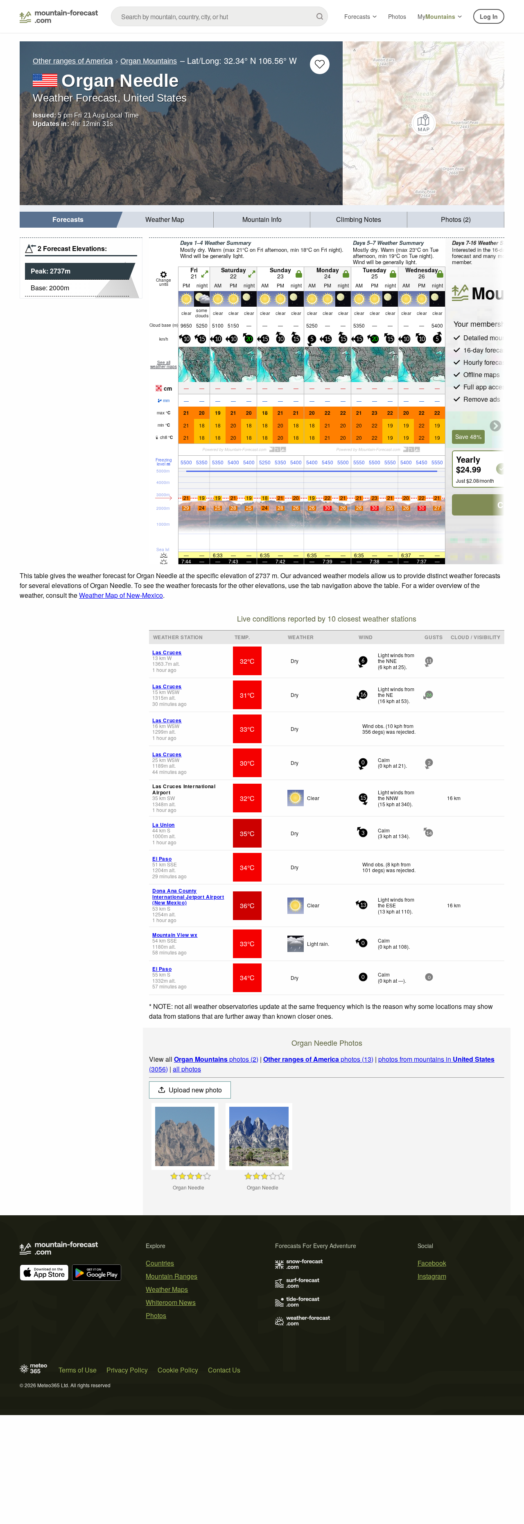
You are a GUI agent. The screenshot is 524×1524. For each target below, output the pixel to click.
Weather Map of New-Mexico (121, 595)
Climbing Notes (358, 219)
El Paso (162, 858)
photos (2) (216, 1059)
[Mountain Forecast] (59, 16)
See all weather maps (163, 364)
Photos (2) (456, 219)
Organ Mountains (148, 61)
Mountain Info (262, 219)
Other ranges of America (73, 61)
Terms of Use (78, 1370)
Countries (160, 1263)
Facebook (432, 1263)
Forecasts (357, 16)
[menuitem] (68, 220)
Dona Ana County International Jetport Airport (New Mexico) (188, 896)
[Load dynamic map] (423, 123)
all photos (187, 1069)
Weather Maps (167, 1289)
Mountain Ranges (171, 1276)
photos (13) (318, 1059)
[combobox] (219, 16)
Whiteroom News (171, 1302)
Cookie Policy (178, 1370)
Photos (397, 16)
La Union (163, 824)
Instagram (432, 1276)
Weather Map (164, 219)
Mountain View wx (175, 934)
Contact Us (224, 1370)
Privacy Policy (127, 1370)
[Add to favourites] (320, 64)
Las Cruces (167, 652)
